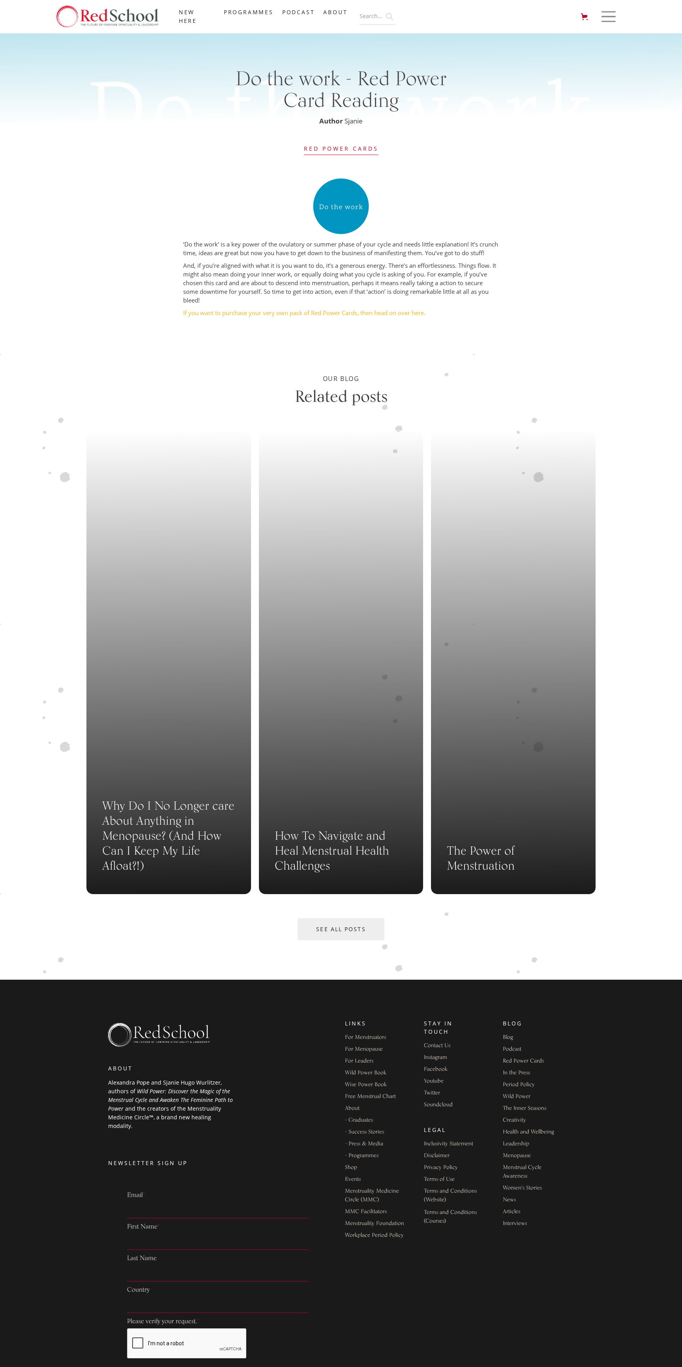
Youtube (434, 1081)
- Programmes (361, 1156)
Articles (511, 1212)
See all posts (340, 929)
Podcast (298, 12)
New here (188, 16)
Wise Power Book (366, 1085)
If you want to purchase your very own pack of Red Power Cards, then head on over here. (304, 313)
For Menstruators (365, 1037)
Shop (351, 1167)
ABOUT (335, 12)
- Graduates (359, 1120)
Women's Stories (522, 1188)
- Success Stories (364, 1132)
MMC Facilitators (366, 1212)
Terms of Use (439, 1179)
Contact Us (437, 1046)
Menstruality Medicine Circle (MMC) (372, 1195)
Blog (508, 1037)
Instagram (435, 1057)
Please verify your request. (163, 1321)
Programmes (249, 12)
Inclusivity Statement (448, 1144)
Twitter (432, 1093)
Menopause (517, 1156)
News (509, 1200)
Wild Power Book (365, 1073)
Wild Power (516, 1096)
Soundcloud (438, 1105)
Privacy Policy (441, 1167)
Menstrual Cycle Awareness (522, 1171)
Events (353, 1179)
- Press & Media (364, 1144)
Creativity (514, 1120)
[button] (586, 17)
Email (136, 1195)
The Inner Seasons (524, 1108)
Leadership (516, 1144)
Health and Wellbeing (528, 1132)
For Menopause (364, 1049)
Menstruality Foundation (374, 1223)
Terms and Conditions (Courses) (450, 1216)
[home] (111, 17)
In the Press (516, 1073)
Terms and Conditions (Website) (450, 1195)
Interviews (515, 1223)
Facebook (436, 1069)
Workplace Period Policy (374, 1235)
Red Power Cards (341, 148)
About (352, 1108)
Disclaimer (437, 1156)
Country (138, 1290)
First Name (143, 1227)
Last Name (142, 1258)
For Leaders (359, 1061)
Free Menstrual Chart (370, 1096)
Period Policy (519, 1085)
